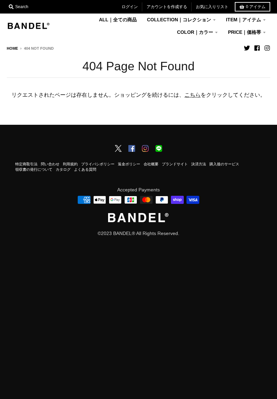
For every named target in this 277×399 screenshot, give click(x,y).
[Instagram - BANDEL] (145, 149)
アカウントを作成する (167, 6)
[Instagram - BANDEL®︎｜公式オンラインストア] (267, 48)
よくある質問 (85, 169)
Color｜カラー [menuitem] (195, 32)
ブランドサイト (175, 164)
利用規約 (70, 164)
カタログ (63, 169)
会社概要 (151, 164)
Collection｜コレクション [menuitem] (179, 19)
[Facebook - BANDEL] (132, 149)
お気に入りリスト (212, 6)
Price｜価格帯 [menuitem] (244, 32)
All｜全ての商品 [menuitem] (118, 19)
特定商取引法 (26, 164)
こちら (192, 95)
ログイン (130, 6)
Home (12, 48)
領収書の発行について (33, 169)
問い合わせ (50, 164)
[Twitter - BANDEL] (118, 149)
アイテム (256, 6)
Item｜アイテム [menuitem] (243, 19)
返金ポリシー (129, 164)
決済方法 (198, 164)
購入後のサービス (224, 164)
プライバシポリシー (98, 164)
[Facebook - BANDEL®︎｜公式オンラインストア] (257, 48)
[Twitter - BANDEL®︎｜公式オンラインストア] (247, 48)
